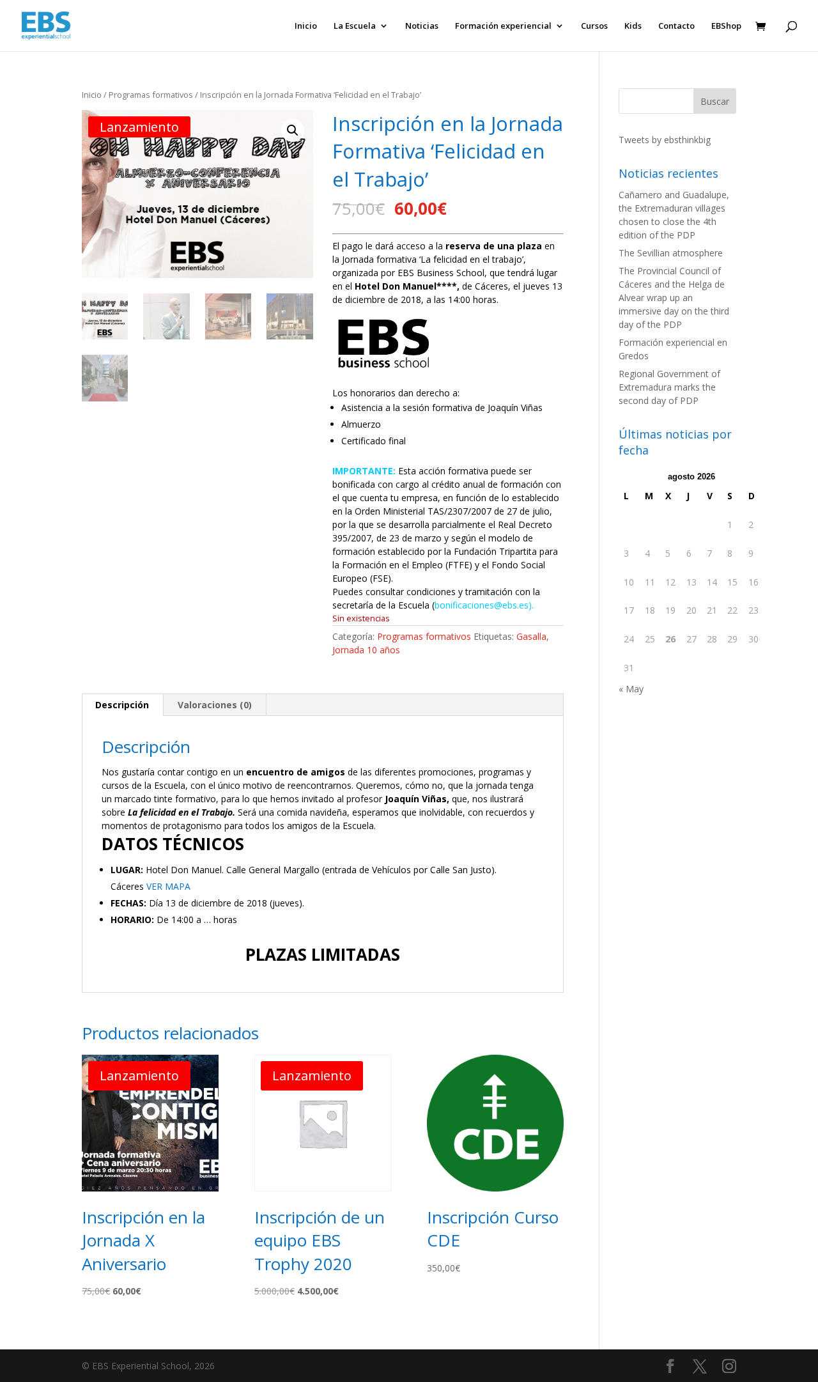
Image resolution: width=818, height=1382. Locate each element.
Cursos (594, 26)
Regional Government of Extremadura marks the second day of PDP (669, 387)
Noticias (421, 26)
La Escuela (355, 26)
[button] (292, 130)
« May (631, 689)
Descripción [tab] (122, 705)
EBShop (726, 26)
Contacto (676, 26)
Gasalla (531, 636)
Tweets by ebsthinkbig (665, 140)
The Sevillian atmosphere (671, 253)
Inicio (306, 26)
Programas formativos (151, 94)
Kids (633, 26)
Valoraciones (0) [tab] (215, 705)
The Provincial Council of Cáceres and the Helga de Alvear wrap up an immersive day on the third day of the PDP (674, 297)
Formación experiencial (503, 26)
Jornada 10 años (366, 650)
